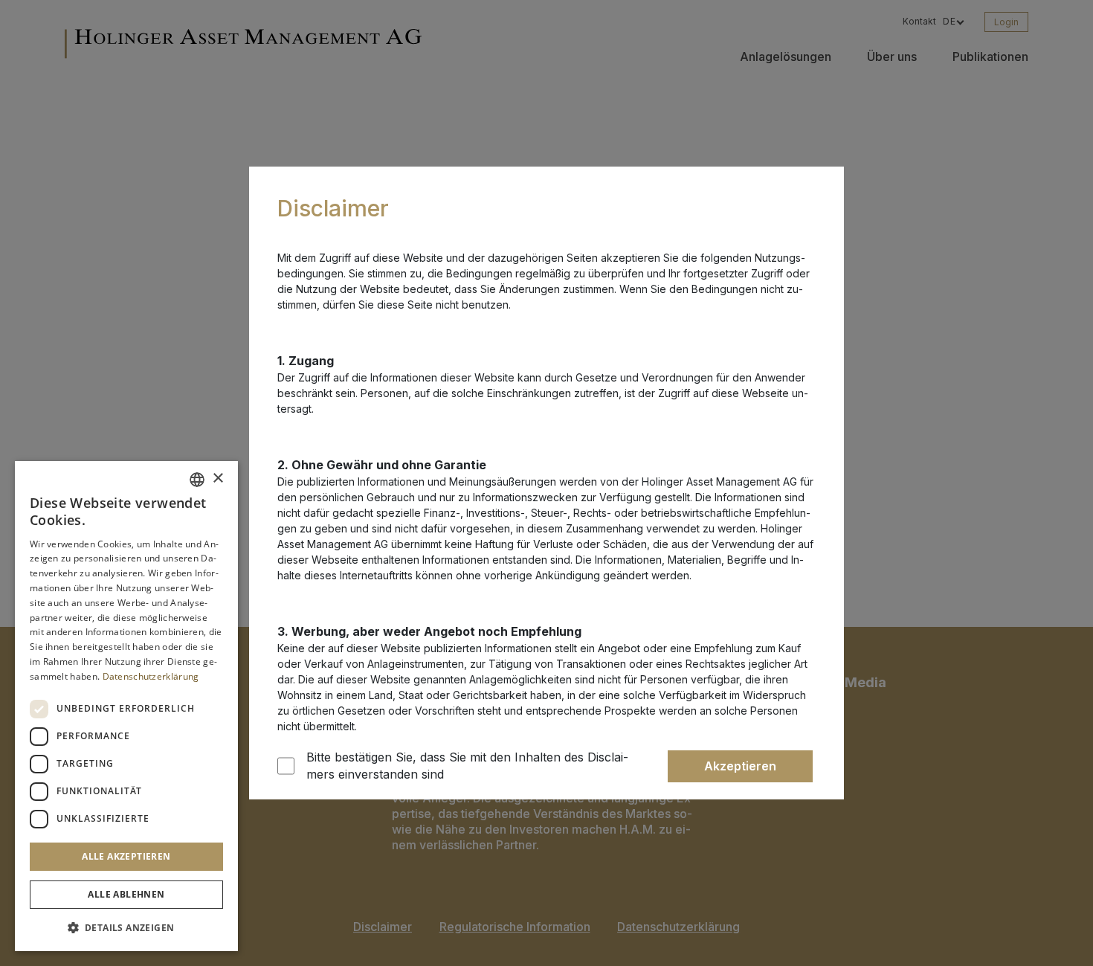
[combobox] (197, 479)
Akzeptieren (740, 766)
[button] (126, 927)
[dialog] (126, 706)
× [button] (217, 478)
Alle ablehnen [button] (126, 894)
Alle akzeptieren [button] (126, 856)
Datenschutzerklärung (151, 676)
